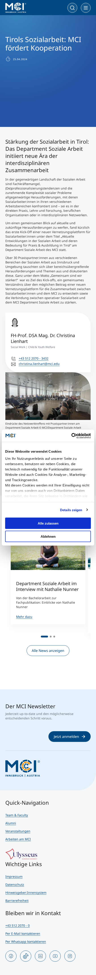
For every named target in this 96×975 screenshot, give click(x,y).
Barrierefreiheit (17, 900)
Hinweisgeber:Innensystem (25, 892)
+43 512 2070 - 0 (17, 925)
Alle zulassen (48, 523)
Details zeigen (71, 510)
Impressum (14, 876)
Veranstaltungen (17, 831)
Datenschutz (14, 884)
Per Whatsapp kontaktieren (25, 941)
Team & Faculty (16, 815)
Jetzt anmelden (66, 736)
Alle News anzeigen (48, 650)
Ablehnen (48, 536)
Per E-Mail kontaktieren (22, 933)
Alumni (10, 823)
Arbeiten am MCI (18, 839)
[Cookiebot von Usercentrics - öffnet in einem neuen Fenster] (71, 436)
